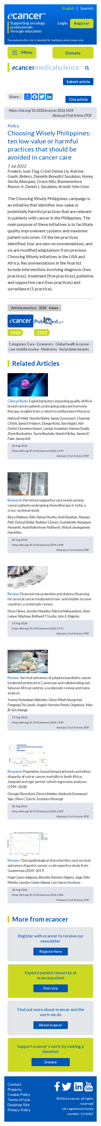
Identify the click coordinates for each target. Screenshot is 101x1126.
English (68, 8)
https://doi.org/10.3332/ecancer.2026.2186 (38, 894)
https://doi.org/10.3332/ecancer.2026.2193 (38, 722)
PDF (89, 115)
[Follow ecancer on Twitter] (66, 1086)
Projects (15, 1089)
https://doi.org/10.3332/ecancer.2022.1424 (41, 110)
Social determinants (74, 349)
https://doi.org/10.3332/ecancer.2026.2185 (38, 811)
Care (30, 344)
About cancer (50, 1025)
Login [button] (62, 23)
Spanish (86, 8)
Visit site (50, 988)
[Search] (87, 68)
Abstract (59, 115)
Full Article (75, 115)
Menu (26, 52)
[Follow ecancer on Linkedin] (78, 1086)
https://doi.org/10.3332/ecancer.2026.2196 (38, 544)
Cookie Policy (19, 1094)
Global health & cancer (72, 344)
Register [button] (81, 23)
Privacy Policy (19, 1109)
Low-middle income (24, 349)
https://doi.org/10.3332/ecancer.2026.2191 (38, 628)
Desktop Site (19, 1104)
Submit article (78, 82)
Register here (50, 951)
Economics (45, 344)
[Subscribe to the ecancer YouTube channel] (88, 1086)
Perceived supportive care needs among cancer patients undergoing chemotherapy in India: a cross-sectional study (47, 505)
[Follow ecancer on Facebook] (57, 1086)
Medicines (49, 349)
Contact (15, 1084)
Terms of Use (19, 1099)
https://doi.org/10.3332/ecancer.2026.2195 (38, 450)
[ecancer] (27, 15)
